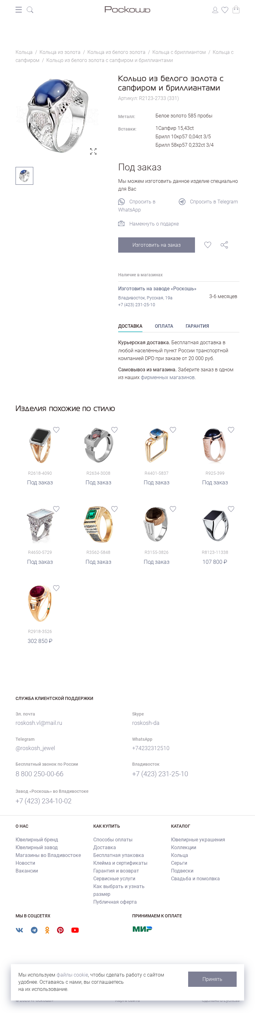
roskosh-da (146, 723)
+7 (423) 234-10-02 (44, 801)
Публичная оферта (115, 902)
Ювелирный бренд (37, 840)
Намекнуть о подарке (154, 224)
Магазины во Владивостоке (48, 855)
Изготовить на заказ (156, 245)
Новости (25, 863)
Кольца (179, 855)
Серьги (179, 863)
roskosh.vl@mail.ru (39, 723)
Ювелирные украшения (198, 840)
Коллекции (183, 847)
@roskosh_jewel (35, 748)
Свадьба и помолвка (195, 879)
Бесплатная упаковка (118, 855)
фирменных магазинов (168, 377)
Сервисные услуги (114, 879)
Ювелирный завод (37, 847)
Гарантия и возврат (116, 871)
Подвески (182, 871)
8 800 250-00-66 (39, 774)
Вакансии (27, 871)
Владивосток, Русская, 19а (145, 297)
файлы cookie (72, 975)
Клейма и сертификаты (120, 863)
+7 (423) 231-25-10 (136, 304)
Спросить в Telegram (214, 202)
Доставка (104, 847)
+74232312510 (150, 748)
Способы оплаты (112, 840)
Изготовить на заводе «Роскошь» (157, 289)
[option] (58, 116)
